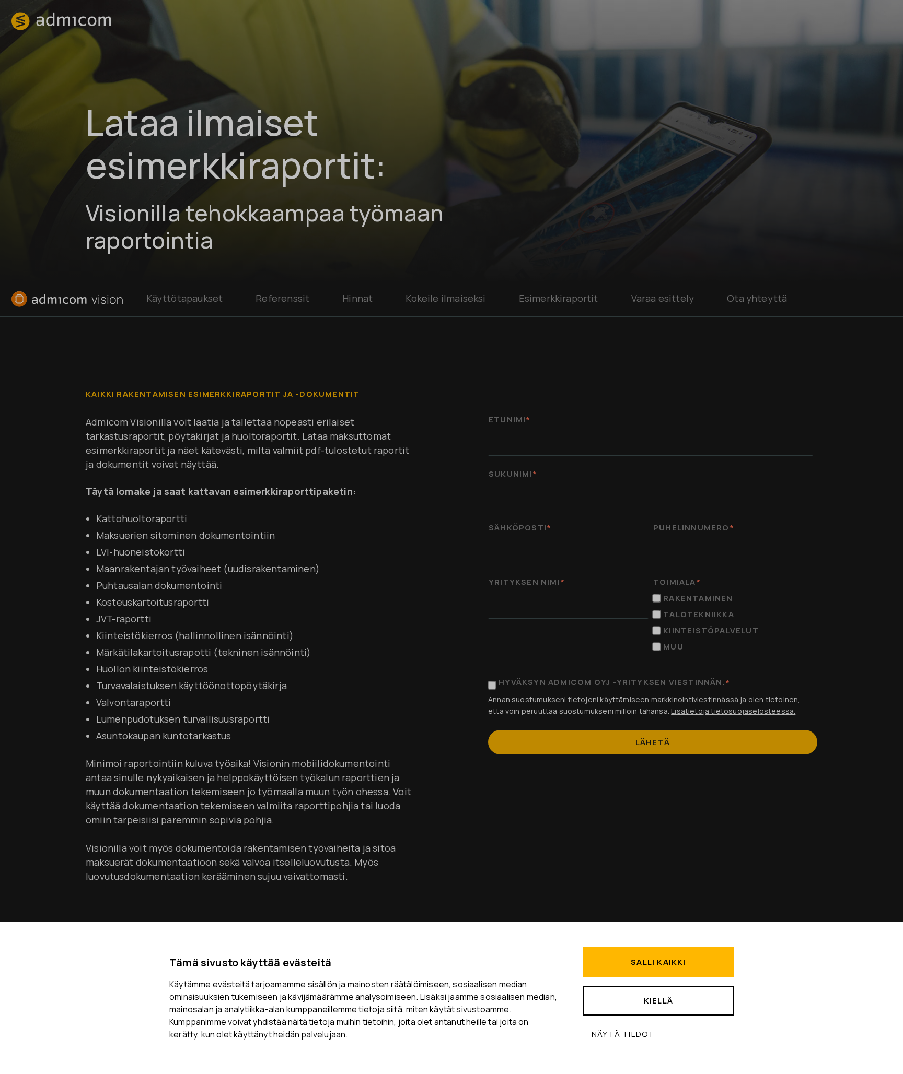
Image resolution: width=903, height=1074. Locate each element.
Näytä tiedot (623, 1034)
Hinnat (357, 298)
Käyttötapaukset (184, 298)
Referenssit (282, 298)
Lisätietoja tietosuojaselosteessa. (733, 711)
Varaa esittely (662, 298)
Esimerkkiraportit (558, 298)
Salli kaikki (658, 962)
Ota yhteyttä (757, 298)
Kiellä (658, 1000)
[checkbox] (733, 622)
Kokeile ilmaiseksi (445, 298)
